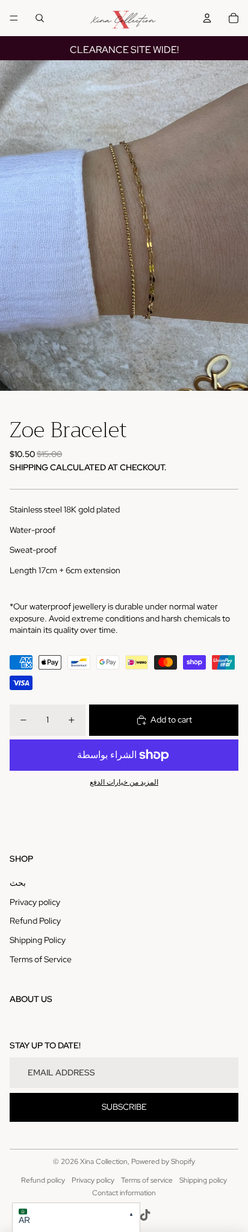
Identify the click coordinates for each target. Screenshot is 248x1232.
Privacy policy (35, 902)
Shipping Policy (38, 940)
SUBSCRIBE (124, 1106)
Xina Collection (104, 1161)
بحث (18, 882)
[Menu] (14, 18)
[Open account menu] (207, 18)
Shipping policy (203, 1180)
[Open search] (39, 18)
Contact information (124, 1193)
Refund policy (43, 1180)
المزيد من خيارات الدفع (124, 782)
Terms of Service (41, 959)
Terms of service (147, 1180)
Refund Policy (35, 920)
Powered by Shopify (163, 1161)
